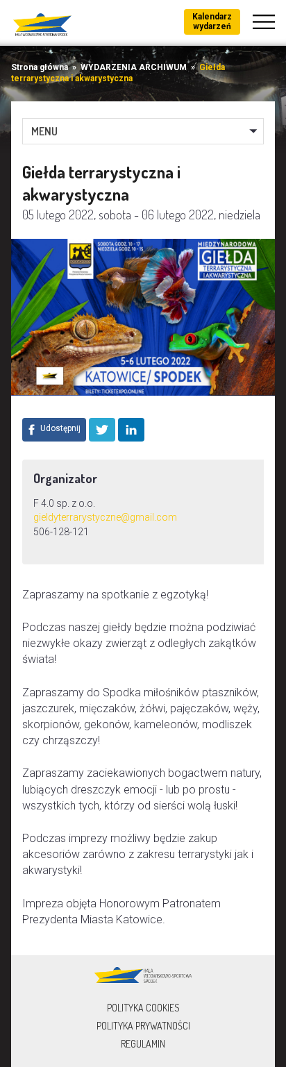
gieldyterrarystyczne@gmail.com (105, 517)
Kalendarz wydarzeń (212, 21)
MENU (44, 131)
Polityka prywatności (143, 1026)
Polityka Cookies (143, 1008)
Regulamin (143, 1044)
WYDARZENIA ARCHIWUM (134, 67)
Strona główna (39, 67)
